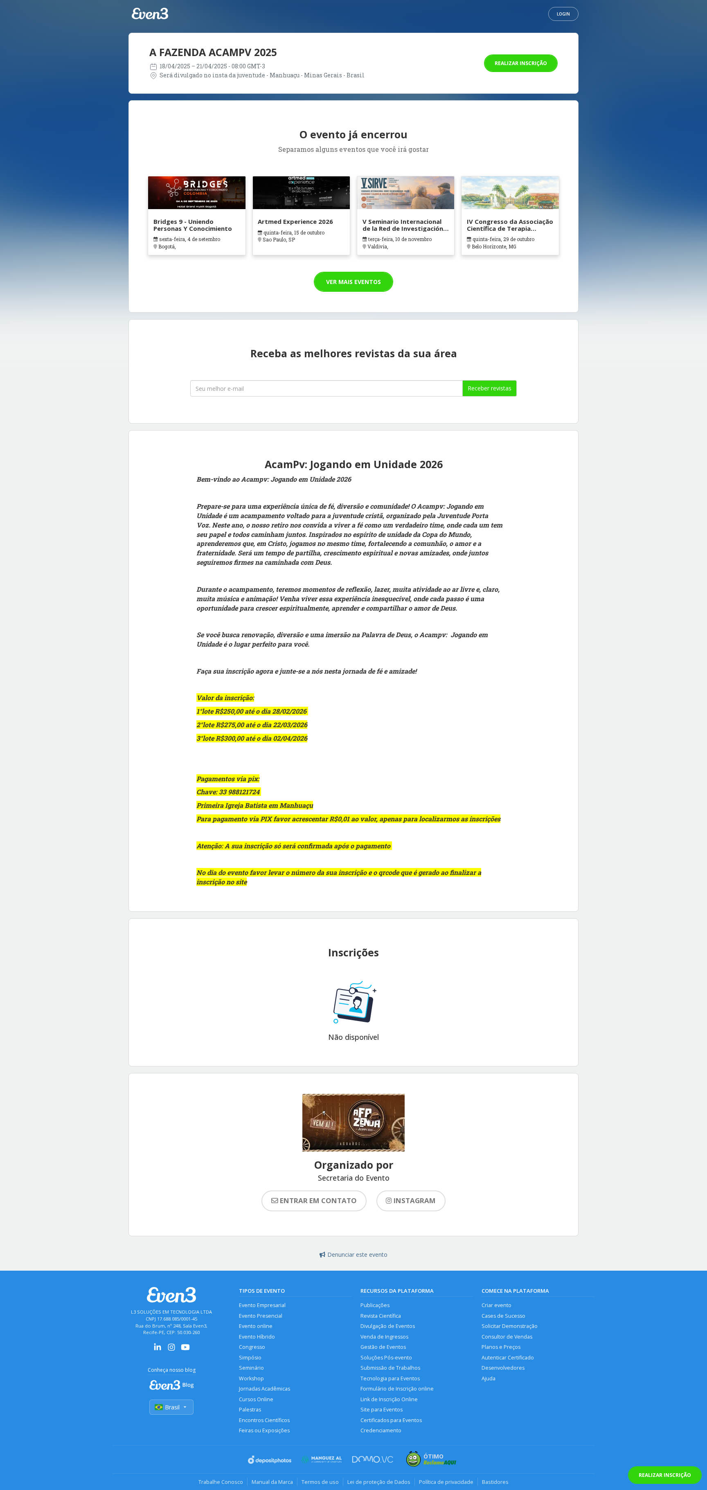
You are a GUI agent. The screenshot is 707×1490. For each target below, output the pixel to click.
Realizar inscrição (521, 63)
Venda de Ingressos (384, 1336)
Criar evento (496, 1305)
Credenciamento (380, 1430)
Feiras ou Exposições (264, 1430)
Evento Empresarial (262, 1305)
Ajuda (488, 1378)
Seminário (251, 1367)
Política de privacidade (446, 1481)
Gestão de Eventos (383, 1346)
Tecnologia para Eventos (390, 1378)
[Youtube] (185, 1350)
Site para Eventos (381, 1409)
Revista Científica (380, 1315)
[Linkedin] (157, 1350)
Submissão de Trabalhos (390, 1367)
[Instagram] (171, 1350)
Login (563, 14)
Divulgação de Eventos (387, 1326)
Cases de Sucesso (503, 1315)
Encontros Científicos (264, 1420)
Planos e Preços (501, 1346)
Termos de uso (320, 1481)
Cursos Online (256, 1399)
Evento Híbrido (257, 1336)
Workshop (251, 1378)
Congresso (252, 1346)
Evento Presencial (260, 1315)
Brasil (172, 1407)
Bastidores (495, 1481)
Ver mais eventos (353, 282)
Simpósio (250, 1357)
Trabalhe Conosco (220, 1481)
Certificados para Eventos (391, 1420)
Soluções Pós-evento (386, 1357)
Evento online (255, 1326)
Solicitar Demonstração (510, 1326)
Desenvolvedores (503, 1367)
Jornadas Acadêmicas (264, 1388)
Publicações (375, 1305)
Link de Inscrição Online (389, 1399)
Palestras (250, 1409)
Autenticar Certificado (508, 1357)
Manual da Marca (272, 1481)
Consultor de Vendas (507, 1336)
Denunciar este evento (357, 1254)
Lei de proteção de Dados (378, 1481)
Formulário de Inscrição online (397, 1388)
